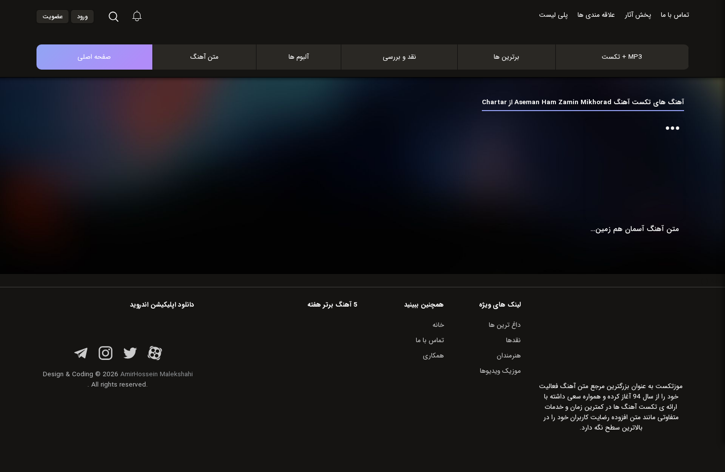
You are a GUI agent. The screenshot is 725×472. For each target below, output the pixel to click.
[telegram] (80, 359)
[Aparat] (154, 359)
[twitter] (130, 359)
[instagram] (105, 359)
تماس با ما (675, 15)
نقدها (513, 340)
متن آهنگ (204, 57)
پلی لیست (553, 15)
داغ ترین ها (505, 325)
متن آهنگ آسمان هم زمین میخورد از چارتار (634, 229)
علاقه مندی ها (596, 15)
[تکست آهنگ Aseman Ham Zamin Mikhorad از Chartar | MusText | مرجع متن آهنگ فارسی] (372, 34)
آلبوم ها (299, 57)
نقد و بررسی (399, 57)
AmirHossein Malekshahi (156, 374)
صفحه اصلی (94, 57)
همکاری (433, 356)
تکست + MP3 (622, 57)
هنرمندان (509, 356)
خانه (438, 325)
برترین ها (506, 57)
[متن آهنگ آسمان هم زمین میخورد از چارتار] (634, 169)
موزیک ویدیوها (500, 371)
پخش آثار (638, 15)
